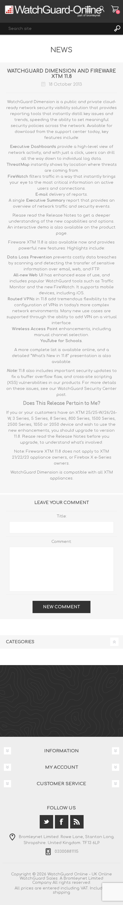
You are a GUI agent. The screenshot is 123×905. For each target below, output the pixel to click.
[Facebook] (61, 822)
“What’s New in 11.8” (49, 356)
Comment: (61, 542)
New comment (61, 607)
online (88, 350)
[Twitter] (46, 822)
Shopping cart (115, 9)
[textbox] (55, 29)
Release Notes (61, 215)
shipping (61, 892)
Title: (62, 516)
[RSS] (77, 822)
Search (117, 29)
